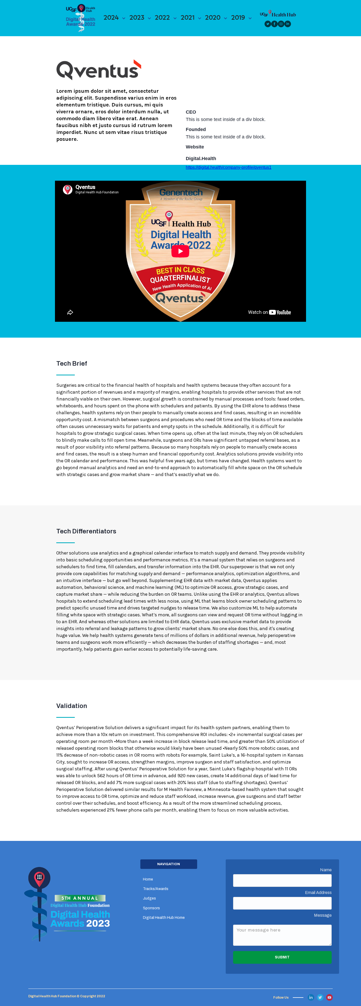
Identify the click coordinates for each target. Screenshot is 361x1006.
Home (148, 879)
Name (326, 870)
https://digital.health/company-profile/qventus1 (228, 167)
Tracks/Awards (155, 889)
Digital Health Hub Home (164, 918)
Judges (149, 898)
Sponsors (151, 908)
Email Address (318, 892)
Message (323, 915)
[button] (115, 18)
